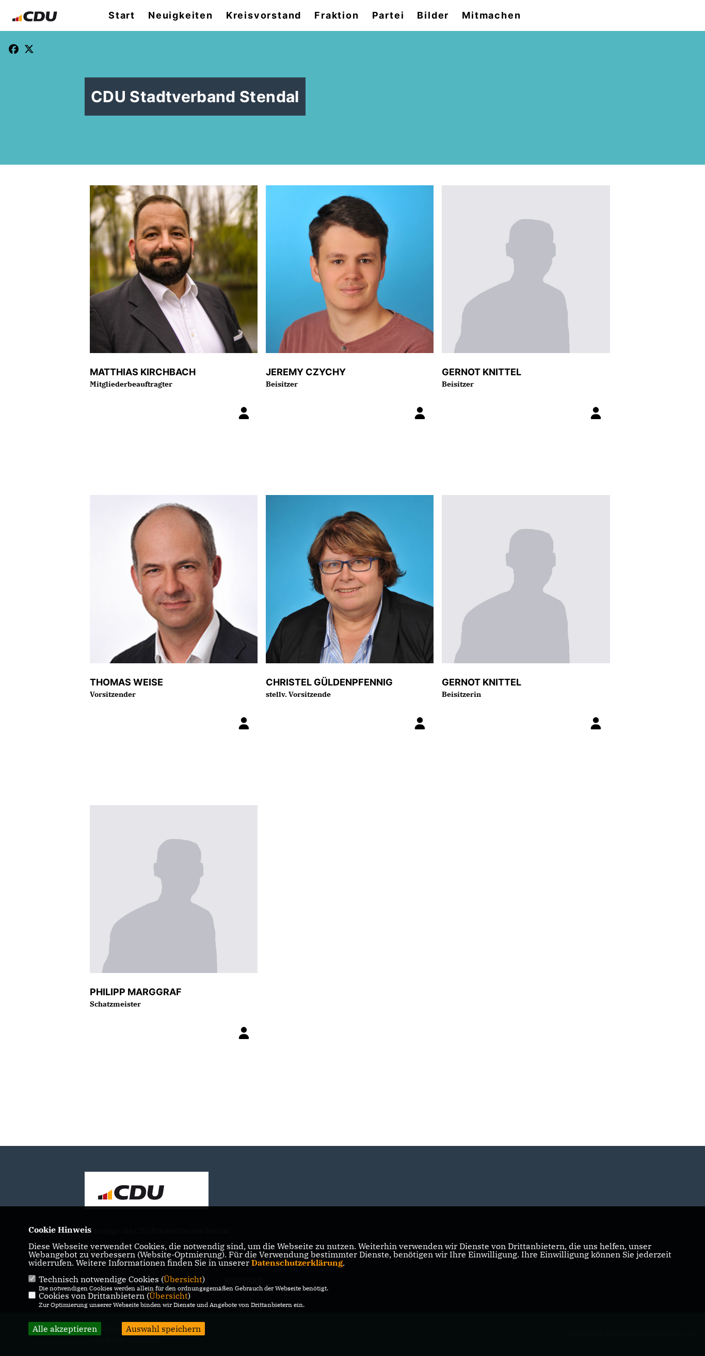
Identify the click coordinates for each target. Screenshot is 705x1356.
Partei (388, 15)
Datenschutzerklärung (297, 1262)
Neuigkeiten (180, 15)
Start (121, 15)
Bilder (433, 15)
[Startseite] (146, 1192)
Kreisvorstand (263, 15)
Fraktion (336, 15)
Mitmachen (491, 15)
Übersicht (183, 1279)
